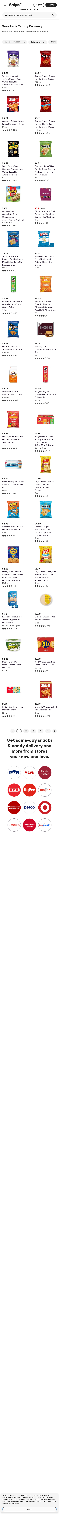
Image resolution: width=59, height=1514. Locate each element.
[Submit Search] (53, 15)
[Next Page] (54, 731)
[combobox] (27, 15)
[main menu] (5, 5)
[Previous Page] (12, 731)
